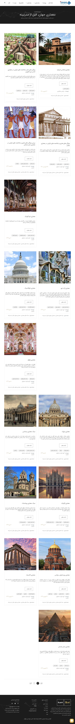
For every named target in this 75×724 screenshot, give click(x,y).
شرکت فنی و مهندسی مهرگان (30, 719)
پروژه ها (44, 3)
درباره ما (15, 3)
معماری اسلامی (66, 88)
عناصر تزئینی (66, 164)
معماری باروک (66, 450)
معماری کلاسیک (31, 594)
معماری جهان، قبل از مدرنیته (57, 95)
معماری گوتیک (14, 235)
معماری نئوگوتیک (22, 235)
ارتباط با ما (46, 708)
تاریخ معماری (19, 594)
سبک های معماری (59, 172)
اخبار (9, 3)
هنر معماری (25, 90)
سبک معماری (61, 594)
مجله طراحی (29, 3)
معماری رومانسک (22, 522)
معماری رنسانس (21, 450)
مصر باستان (32, 163)
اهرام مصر (55, 665)
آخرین (31, 683)
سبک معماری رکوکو (24, 378)
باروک (61, 450)
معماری (67, 594)
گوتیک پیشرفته (58, 522)
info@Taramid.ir (32, 711)
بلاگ (47, 714)
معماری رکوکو (32, 378)
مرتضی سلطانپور (60, 91)
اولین (41, 683)
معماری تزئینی (32, 90)
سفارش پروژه (21, 3)
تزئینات (17, 163)
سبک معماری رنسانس (30, 450)
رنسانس (15, 450)
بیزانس (55, 594)
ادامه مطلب (63, 84)
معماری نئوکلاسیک (31, 307)
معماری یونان (52, 164)
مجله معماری (37, 3)
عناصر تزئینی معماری (24, 163)
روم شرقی (50, 594)
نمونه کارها (46, 710)
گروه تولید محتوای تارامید (28, 94)
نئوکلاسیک (15, 307)
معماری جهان (58, 307)
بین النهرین (19, 90)
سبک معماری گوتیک (50, 522)
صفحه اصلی (50, 3)
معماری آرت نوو (50, 307)
